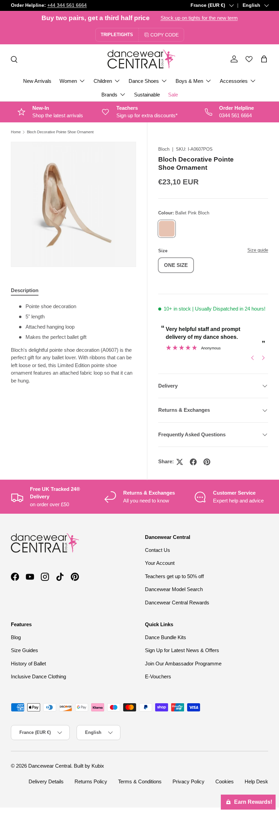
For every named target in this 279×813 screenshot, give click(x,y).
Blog (16, 637)
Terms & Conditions (140, 781)
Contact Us (157, 550)
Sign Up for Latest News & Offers (182, 650)
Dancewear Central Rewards (177, 602)
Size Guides (24, 650)
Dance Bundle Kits (165, 637)
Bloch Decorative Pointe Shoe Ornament (60, 132)
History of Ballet (28, 663)
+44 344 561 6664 (67, 5)
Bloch (163, 149)
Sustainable (147, 94)
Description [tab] (24, 290)
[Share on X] (179, 462)
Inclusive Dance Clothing (38, 676)
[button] (264, 58)
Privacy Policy (188, 781)
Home (16, 132)
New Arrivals (37, 81)
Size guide (257, 250)
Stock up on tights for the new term (199, 18)
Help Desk (256, 781)
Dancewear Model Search (174, 589)
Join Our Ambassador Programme (183, 663)
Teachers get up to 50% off (174, 576)
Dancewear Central (49, 766)
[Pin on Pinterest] (207, 462)
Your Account (160, 563)
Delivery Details (46, 781)
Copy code (164, 34)
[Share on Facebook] (193, 462)
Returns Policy (91, 781)
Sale (173, 94)
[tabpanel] (73, 344)
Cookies (224, 781)
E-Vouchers (158, 676)
